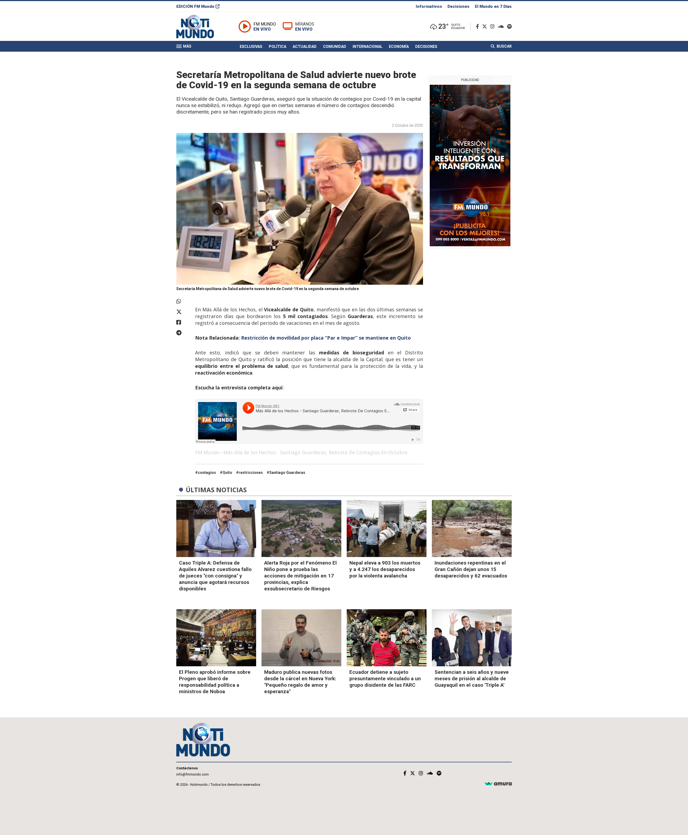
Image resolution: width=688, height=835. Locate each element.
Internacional (367, 46)
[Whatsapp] (183, 301)
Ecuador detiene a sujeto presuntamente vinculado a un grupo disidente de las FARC (385, 678)
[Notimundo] (200, 26)
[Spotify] (509, 26)
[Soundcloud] (502, 26)
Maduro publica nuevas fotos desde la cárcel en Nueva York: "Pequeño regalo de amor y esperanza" (300, 682)
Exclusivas (251, 46)
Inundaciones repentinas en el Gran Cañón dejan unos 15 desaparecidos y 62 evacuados (471, 569)
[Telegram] (183, 333)
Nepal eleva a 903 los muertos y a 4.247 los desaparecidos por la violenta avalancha (384, 569)
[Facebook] (478, 26)
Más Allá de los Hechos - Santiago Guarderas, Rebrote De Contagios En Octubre (315, 452)
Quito (227, 472)
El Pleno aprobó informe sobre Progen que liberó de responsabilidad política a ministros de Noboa (214, 682)
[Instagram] (493, 26)
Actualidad (305, 46)
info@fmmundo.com (192, 774)
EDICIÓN (195, 6)
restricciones (251, 472)
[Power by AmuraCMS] (498, 784)
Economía (399, 46)
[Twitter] (485, 26)
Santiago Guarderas (287, 472)
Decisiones (458, 6)
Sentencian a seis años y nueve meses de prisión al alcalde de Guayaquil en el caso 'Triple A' (472, 678)
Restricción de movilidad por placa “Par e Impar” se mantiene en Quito (326, 337)
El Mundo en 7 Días (493, 6)
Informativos (429, 6)
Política (277, 46)
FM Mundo (207, 452)
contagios (207, 472)
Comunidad (334, 46)
